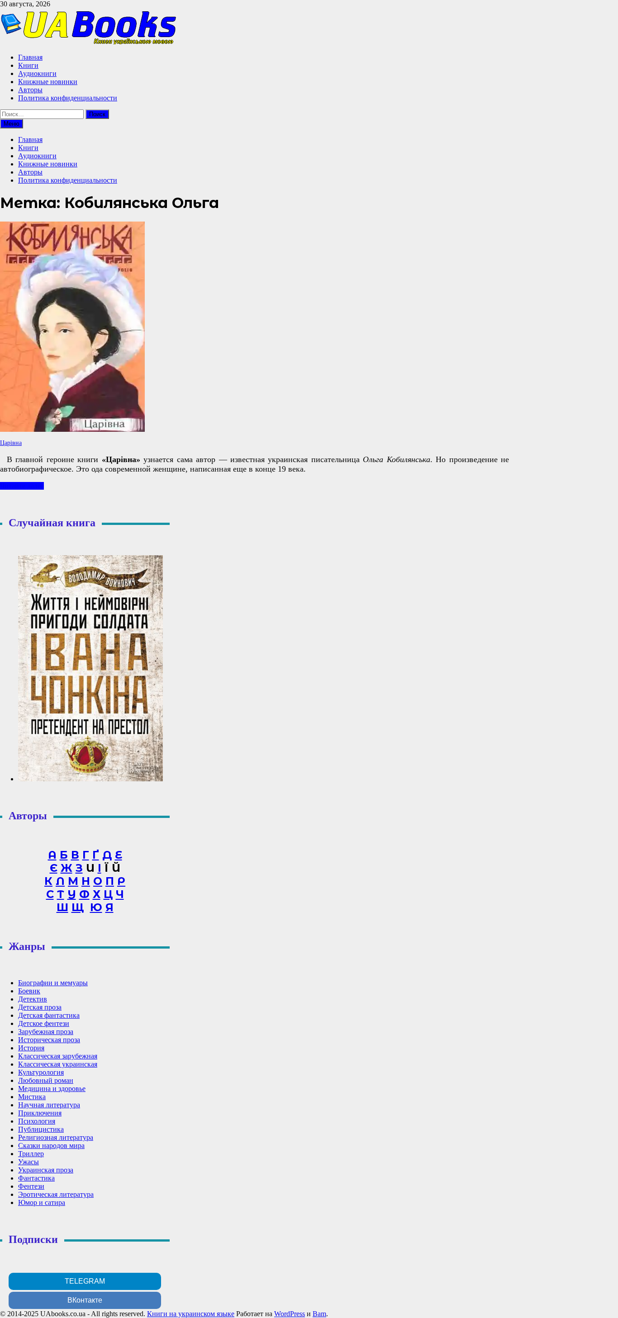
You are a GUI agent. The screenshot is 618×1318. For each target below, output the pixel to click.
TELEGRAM (85, 1281)
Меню (11, 123)
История (31, 1048)
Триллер (31, 1153)
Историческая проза (49, 1040)
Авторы (30, 90)
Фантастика (36, 1178)
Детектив (32, 999)
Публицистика (41, 1129)
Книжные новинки (47, 81)
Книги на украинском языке (190, 1314)
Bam (319, 1314)
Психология (36, 1121)
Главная (30, 57)
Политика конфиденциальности (67, 98)
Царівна (11, 442)
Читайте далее (22, 486)
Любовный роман (45, 1080)
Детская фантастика (49, 1015)
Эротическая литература (56, 1194)
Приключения (40, 1113)
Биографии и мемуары (53, 983)
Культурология (41, 1072)
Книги (28, 65)
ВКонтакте (84, 1300)
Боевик (29, 991)
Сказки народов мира (51, 1145)
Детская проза (40, 1007)
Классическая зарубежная (57, 1056)
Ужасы (28, 1162)
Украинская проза (45, 1170)
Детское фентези (43, 1023)
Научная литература (49, 1105)
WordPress (289, 1314)
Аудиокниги (37, 73)
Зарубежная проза (45, 1031)
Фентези (31, 1186)
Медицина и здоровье (52, 1088)
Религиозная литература (55, 1137)
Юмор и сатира (41, 1202)
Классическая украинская (57, 1064)
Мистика (32, 1097)
